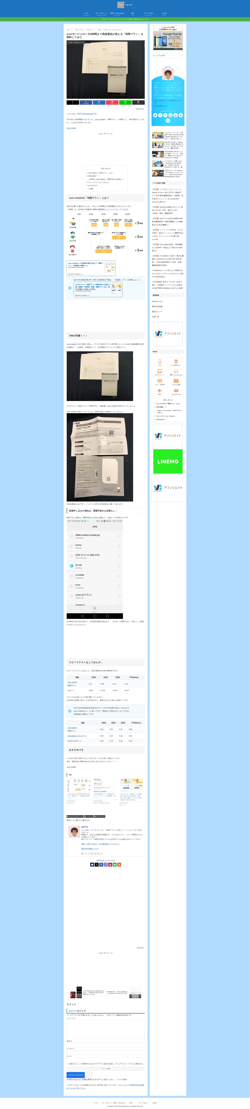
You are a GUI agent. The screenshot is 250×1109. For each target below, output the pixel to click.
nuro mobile (99, 119)
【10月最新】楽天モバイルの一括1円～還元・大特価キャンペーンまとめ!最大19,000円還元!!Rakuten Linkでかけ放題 (167, 285)
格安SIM (87, 820)
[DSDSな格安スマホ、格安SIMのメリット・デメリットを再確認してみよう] (105, 785)
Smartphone (89, 816)
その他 (154, 1103)
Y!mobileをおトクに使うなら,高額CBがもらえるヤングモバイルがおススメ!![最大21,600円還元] (167, 273)
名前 (69, 1041)
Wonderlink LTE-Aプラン (77, 736)
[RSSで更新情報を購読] (101, 853)
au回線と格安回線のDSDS (76, 816)
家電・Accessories (119, 1103)
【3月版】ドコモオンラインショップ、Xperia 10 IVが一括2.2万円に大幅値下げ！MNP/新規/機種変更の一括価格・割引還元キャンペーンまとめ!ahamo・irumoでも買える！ (167, 195)
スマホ (96, 1103)
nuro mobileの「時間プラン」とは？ (101, 173)
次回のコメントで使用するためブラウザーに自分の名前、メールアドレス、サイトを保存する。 (106, 1064)
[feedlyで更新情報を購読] (98, 853)
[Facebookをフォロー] (88, 853)
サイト (69, 1056)
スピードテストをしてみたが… (99, 182)
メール (70, 1049)
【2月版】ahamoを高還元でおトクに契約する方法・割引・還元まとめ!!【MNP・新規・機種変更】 (167, 210)
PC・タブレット (107, 1103)
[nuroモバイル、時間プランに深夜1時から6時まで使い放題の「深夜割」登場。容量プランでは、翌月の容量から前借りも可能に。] (131, 785)
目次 (103, 168)
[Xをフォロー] (85, 853)
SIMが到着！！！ (94, 176)
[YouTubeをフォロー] (95, 853)
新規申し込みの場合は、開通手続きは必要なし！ (107, 179)
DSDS (79, 820)
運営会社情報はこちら (90, 849)
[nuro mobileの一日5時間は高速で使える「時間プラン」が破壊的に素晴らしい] (79, 785)
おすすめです (93, 185)
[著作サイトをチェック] (82, 853)
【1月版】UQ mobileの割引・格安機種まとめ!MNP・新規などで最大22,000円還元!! (167, 248)
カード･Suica (143, 1103)
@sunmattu (88, 114)
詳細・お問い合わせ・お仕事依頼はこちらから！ (100, 844)
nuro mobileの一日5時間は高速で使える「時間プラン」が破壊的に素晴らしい (78, 796)
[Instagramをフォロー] (92, 853)
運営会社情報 (157, 306)
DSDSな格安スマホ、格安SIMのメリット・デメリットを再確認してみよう (105, 796)
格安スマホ (72, 820)
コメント (71, 1018)
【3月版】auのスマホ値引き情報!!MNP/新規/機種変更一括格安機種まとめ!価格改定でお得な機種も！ (167, 221)
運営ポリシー (157, 312)
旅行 (131, 1103)
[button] (138, 102)
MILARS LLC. (126, 1106)
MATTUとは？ (157, 301)
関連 (91, 189)
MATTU (84, 827)
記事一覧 (155, 317)
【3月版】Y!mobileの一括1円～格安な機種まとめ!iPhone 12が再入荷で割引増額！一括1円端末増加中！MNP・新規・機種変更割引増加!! (168, 260)
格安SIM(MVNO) (100, 816)
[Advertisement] (106, 149)
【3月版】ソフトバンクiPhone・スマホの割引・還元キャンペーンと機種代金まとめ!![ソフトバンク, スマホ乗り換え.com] (168, 234)
